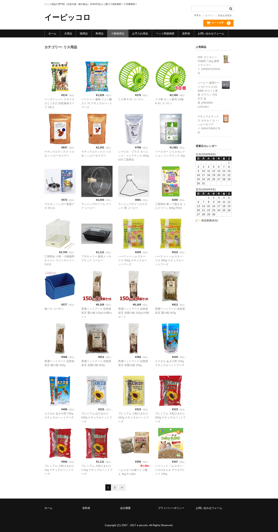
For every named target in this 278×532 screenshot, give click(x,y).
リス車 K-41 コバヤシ (131, 99)
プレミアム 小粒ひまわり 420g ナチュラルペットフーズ (133, 417)
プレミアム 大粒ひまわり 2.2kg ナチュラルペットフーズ (97, 469)
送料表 (186, 33)
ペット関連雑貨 (165, 33)
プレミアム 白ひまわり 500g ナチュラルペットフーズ (96, 417)
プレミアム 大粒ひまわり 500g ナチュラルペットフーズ (170, 417)
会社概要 (125, 508)
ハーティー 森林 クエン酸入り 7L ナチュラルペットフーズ (96, 103)
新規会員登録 (225, 15)
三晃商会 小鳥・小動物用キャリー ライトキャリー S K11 (59, 260)
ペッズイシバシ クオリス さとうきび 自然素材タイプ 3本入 (59, 103)
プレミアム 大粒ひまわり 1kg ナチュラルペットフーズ (59, 469)
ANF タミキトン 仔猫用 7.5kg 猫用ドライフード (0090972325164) (209, 65)
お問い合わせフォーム (211, 33)
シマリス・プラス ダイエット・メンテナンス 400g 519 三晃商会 (133, 155)
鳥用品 (99, 33)
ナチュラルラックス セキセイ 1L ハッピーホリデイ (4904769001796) (209, 124)
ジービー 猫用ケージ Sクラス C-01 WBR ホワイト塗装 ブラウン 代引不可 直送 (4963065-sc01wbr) (209, 94)
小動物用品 (117, 33)
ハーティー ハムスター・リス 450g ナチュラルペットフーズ (133, 260)
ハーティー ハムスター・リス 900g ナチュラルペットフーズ (170, 260)
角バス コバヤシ (54, 308)
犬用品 (68, 33)
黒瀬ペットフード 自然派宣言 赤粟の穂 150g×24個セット (133, 312)
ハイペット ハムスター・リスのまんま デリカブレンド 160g (170, 469)
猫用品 (84, 33)
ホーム (52, 33)
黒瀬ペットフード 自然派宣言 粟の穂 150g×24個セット (96, 312)
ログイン (209, 15)
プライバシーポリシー (171, 508)
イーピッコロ (67, 17)
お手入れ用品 (140, 33)
